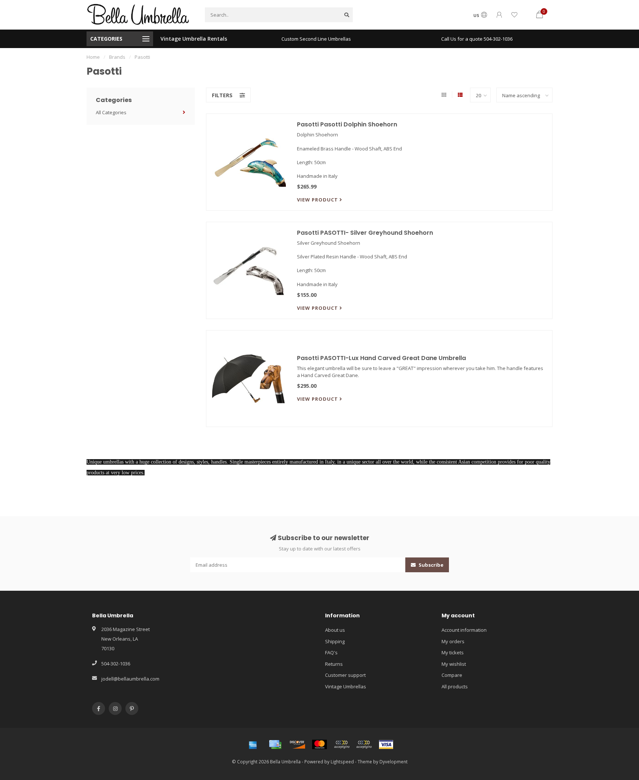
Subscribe (430, 565)
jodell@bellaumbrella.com (130, 678)
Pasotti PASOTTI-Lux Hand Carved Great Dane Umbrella (381, 358)
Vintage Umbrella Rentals (193, 38)
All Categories (111, 112)
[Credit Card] (275, 744)
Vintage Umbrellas (345, 686)
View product (318, 199)
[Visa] (386, 744)
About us (335, 630)
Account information (464, 630)
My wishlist (454, 664)
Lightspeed (342, 761)
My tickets (453, 652)
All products (455, 686)
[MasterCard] (319, 744)
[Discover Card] (297, 744)
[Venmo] (364, 744)
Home (93, 57)
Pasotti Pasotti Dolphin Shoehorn (347, 124)
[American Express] (253, 744)
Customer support (345, 675)
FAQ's (331, 652)
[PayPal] (341, 744)
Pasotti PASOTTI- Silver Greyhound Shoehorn (365, 232)
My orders (453, 641)
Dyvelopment (393, 761)
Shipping (335, 641)
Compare (452, 675)
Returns (334, 664)
